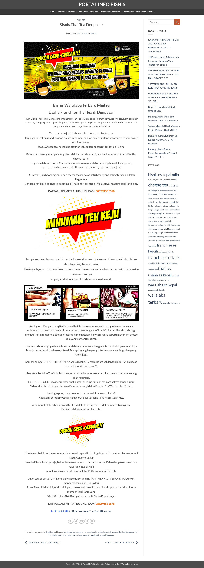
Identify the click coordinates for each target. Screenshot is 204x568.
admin (93, 33)
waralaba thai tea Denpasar (101, 535)
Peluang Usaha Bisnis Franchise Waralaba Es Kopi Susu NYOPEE (162, 153)
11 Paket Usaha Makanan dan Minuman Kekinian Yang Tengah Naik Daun (163, 61)
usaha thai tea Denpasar (62, 535)
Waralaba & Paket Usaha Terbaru (138, 11)
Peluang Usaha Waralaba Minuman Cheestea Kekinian (163, 118)
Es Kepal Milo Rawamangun (119, 542)
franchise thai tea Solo (156, 263)
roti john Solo (153, 269)
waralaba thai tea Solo (171, 303)
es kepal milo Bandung (159, 191)
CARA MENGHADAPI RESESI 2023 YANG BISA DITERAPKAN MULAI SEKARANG (163, 45)
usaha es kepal (160, 275)
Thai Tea (81, 20)
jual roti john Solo (172, 263)
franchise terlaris (102, 532)
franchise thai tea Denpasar (122, 532)
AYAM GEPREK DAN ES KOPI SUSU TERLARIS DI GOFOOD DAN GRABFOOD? (163, 74)
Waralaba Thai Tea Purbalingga (44, 542)
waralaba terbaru (81, 535)
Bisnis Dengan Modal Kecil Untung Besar (161, 109)
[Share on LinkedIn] (92, 521)
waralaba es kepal (162, 285)
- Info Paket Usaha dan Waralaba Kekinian (118, 564)
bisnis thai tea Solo (169, 180)
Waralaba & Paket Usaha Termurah (105, 11)
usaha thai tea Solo (162, 280)
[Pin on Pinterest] (86, 521)
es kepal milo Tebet (163, 240)
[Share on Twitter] (75, 521)
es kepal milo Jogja (164, 217)
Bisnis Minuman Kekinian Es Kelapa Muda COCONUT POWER (162, 139)
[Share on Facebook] (70, 521)
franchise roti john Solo (165, 252)
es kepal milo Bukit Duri (159, 202)
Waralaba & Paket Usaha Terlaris (71, 11)
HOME (52, 11)
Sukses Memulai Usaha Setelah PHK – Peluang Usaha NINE (164, 128)
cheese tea (89, 532)
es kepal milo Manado (165, 229)
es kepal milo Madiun (166, 225)
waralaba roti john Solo (156, 290)
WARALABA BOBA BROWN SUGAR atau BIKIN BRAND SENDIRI (163, 97)
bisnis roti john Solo (155, 180)
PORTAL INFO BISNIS (102, 4)
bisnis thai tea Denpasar (74, 532)
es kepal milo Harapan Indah (164, 210)
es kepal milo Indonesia (165, 213)
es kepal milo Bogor (161, 198)
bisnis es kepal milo (163, 174)
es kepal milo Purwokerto (167, 233)
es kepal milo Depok (161, 206)
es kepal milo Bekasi (160, 194)
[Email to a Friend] (81, 521)
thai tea (165, 268)
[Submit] (177, 22)
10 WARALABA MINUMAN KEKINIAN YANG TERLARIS (162, 85)
